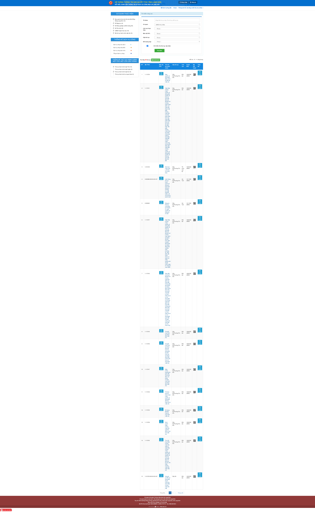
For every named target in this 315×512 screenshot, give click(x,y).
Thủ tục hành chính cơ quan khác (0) (124, 74)
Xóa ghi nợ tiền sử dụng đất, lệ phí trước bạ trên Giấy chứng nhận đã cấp (167, 482)
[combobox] (177, 24)
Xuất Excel (156, 60)
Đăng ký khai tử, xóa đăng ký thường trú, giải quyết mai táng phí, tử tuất (167, 208)
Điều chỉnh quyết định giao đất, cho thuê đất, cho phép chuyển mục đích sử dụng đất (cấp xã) (167, 377)
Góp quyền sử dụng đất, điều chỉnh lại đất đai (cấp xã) (167, 78)
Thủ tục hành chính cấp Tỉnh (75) (123, 67)
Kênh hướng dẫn (166, 8)
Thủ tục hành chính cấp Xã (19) (123, 72)
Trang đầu (162, 493)
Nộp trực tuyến (200, 73)
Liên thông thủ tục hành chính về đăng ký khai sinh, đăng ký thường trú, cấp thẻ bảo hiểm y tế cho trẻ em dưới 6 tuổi (168, 188)
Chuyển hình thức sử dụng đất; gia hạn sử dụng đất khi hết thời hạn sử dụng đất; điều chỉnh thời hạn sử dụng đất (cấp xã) (167, 353)
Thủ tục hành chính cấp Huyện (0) (123, 69)
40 (131, 47)
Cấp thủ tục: (146, 37)
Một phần (161, 73)
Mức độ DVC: (146, 33)
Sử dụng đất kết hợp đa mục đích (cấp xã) (167, 413)
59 (131, 50)
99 (131, 53)
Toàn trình (161, 475)
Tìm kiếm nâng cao (146, 14)
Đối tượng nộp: (147, 42)
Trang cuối (180, 493)
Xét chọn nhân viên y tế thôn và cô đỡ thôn (167, 170)
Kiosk (175, 8)
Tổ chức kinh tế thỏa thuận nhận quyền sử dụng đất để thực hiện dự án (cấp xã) (168, 398)
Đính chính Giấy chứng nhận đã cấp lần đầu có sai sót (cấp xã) (167, 428)
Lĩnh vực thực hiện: (147, 29)
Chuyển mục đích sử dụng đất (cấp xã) (167, 334)
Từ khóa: (145, 20)
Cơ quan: (145, 24)
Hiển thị (191, 59)
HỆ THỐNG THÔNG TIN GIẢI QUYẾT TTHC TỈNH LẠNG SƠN (138, 2)
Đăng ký (193, 2)
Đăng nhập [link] (184, 2)
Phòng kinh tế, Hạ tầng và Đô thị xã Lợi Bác (191, 8)
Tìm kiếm (159, 50)
